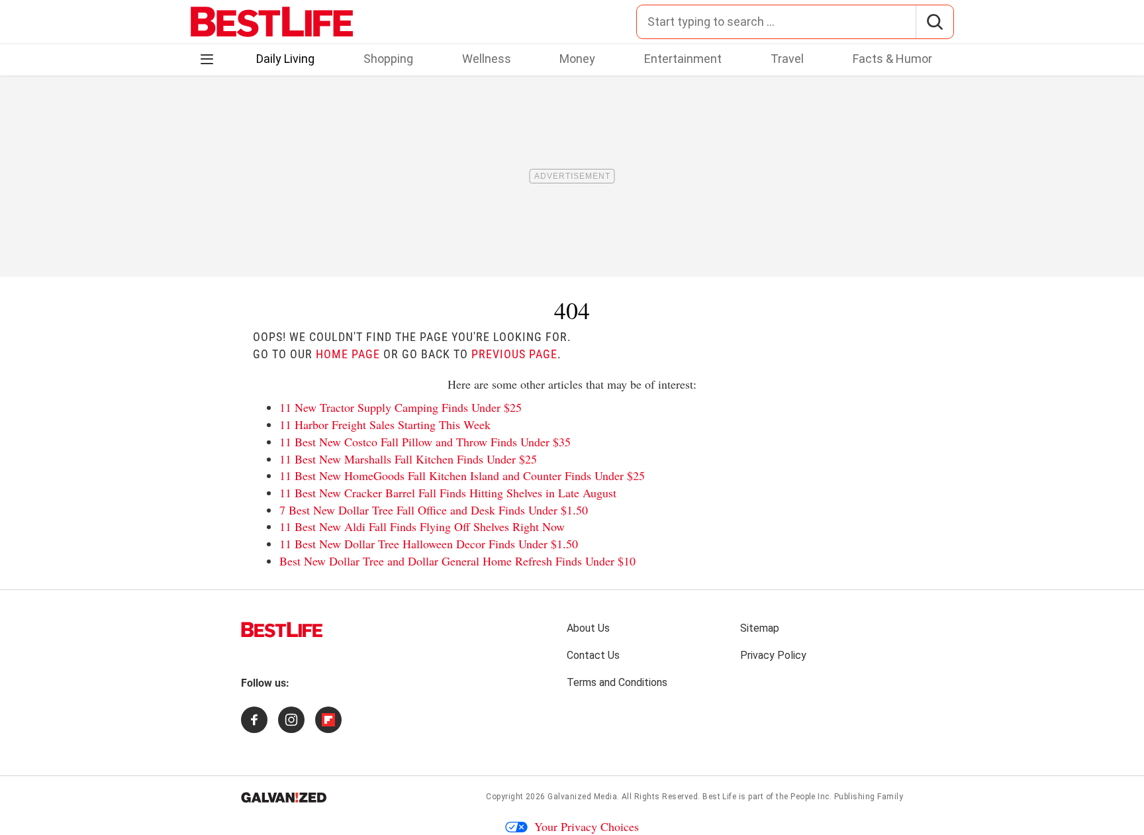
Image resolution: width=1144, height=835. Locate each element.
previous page (514, 354)
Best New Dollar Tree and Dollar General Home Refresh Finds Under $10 (457, 561)
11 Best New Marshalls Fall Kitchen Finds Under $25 (408, 459)
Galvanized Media (582, 796)
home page (348, 354)
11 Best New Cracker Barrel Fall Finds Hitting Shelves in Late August (447, 493)
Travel (787, 59)
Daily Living (285, 59)
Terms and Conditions (617, 682)
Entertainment (683, 59)
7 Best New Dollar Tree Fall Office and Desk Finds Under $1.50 (433, 510)
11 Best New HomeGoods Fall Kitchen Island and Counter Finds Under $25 (462, 475)
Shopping (388, 59)
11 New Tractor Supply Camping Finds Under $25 (400, 407)
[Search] (934, 21)
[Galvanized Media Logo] (283, 797)
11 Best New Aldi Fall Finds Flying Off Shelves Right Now (422, 526)
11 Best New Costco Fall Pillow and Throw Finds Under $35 (425, 442)
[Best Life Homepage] (272, 22)
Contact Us (593, 655)
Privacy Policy (773, 655)
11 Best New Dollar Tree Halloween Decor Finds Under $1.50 (428, 544)
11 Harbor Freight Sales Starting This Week (385, 424)
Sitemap (759, 628)
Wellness (486, 59)
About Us (588, 628)
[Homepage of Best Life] (282, 629)
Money (577, 59)
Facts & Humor (892, 59)
